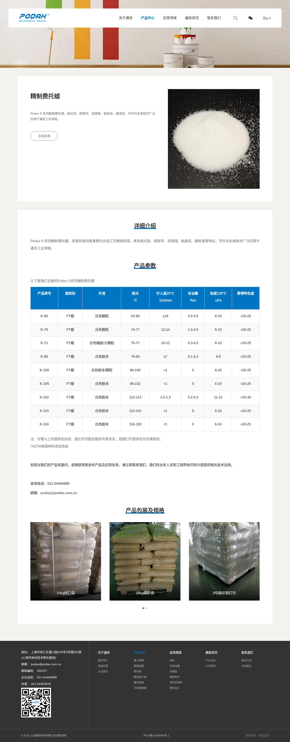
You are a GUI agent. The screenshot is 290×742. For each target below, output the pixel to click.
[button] (143, 608)
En (265, 18)
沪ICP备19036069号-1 (156, 735)
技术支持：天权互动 (257, 735)
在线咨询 (44, 136)
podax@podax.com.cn (46, 664)
